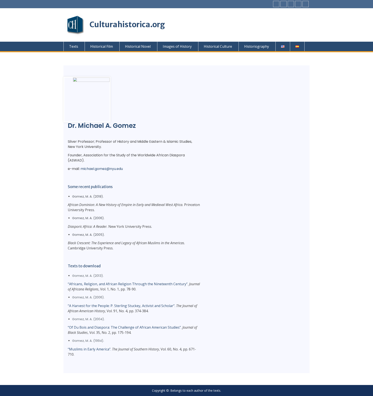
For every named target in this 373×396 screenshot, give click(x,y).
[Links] (291, 4)
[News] (283, 4)
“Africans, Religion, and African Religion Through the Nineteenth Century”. (128, 284)
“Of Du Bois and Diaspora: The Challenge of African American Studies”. (125, 327)
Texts (73, 46)
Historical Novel (138, 46)
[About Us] (298, 4)
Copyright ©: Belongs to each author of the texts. (186, 390)
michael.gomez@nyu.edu (102, 168)
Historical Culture (218, 46)
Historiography (256, 46)
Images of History (177, 46)
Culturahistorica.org (127, 24)
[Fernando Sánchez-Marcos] (305, 4)
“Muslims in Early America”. (89, 349)
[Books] (276, 4)
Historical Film (101, 46)
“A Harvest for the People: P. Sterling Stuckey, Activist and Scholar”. (121, 305)
